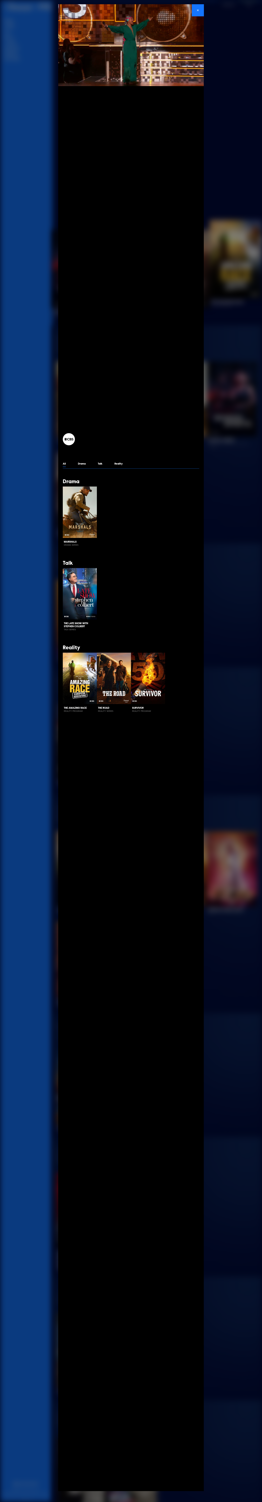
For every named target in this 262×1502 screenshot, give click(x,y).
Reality (118, 464)
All (64, 464)
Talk (100, 464)
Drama (82, 464)
